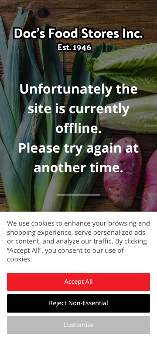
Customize (78, 325)
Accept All (79, 282)
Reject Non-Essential (78, 303)
